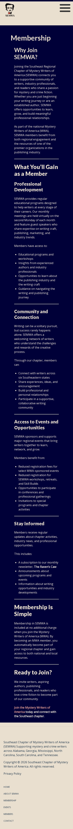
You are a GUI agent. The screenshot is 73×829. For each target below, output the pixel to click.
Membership (10, 800)
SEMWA (13, 20)
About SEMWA (11, 793)
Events (7, 807)
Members (8, 814)
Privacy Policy (12, 774)
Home (7, 786)
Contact (9, 820)
